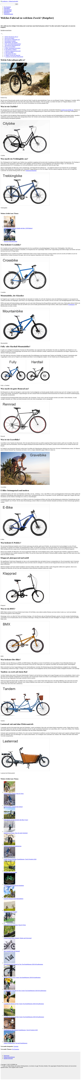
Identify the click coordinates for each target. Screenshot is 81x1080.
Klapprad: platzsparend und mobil (13, 51)
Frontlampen (71, 304)
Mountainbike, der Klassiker (11, 42)
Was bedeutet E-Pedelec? (11, 49)
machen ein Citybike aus (67, 110)
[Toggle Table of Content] (2, 34)
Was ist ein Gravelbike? (10, 46)
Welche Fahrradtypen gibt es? (11, 36)
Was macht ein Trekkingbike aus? (12, 39)
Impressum (6, 1055)
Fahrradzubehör (8, 9)
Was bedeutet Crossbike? (10, 41)
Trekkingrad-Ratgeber (30, 170)
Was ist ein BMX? (9, 52)
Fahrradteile (7, 8)
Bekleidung (7, 12)
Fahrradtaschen (7, 11)
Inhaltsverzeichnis (8, 1058)
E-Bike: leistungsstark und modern (12, 48)
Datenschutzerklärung (9, 1057)
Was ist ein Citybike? (9, 38)
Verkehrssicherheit (8, 14)
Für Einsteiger (7, 7)
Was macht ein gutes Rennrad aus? (12, 45)
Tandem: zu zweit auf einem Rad (12, 55)
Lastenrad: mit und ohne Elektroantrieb (14, 56)
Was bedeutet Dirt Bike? (10, 53)
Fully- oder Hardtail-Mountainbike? (13, 43)
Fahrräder (16, 1046)
